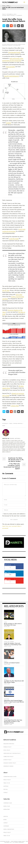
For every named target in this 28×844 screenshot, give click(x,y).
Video (5, 622)
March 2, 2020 (7, 703)
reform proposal (18, 423)
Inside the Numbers (9, 641)
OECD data (19, 294)
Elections (6, 699)
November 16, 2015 (11, 14)
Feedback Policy (7, 746)
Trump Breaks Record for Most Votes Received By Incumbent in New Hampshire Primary (13, 721)
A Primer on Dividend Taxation (12, 662)
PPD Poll (6, 789)
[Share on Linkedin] (7, 25)
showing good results (14, 52)
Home (3, 5)
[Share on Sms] (15, 25)
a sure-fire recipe (14, 238)
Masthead (6, 786)
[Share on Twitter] (4, 25)
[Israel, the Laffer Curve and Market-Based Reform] (7, 432)
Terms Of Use (7, 783)
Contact (6, 792)
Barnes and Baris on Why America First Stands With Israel (13, 624)
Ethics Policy (7, 750)
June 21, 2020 (7, 664)
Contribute (6, 826)
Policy (8, 5)
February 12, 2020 (8, 724)
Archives (6, 816)
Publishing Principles (9, 743)
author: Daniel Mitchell (8, 15)
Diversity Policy (7, 759)
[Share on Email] (18, 25)
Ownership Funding (8, 766)
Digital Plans (7, 806)
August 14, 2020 (7, 646)
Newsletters (7, 809)
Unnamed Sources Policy (10, 762)
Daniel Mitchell (15, 438)
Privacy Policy (7, 779)
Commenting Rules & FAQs (10, 776)
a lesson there (15, 405)
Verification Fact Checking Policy (12, 753)
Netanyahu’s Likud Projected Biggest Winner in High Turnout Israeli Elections (14, 701)
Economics (5, 423)
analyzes (8, 122)
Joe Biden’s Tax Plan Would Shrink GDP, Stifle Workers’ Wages (14, 681)
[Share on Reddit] (11, 25)
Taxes (3, 425)
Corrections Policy (8, 756)
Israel (10, 423)
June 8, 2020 (7, 683)
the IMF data (5, 290)
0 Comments (19, 15)
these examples (10, 66)
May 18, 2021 (6, 626)
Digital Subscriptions (9, 829)
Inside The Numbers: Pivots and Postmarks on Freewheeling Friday (12, 643)
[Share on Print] (22, 25)
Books (5, 819)
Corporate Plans (8, 803)
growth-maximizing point (12, 76)
